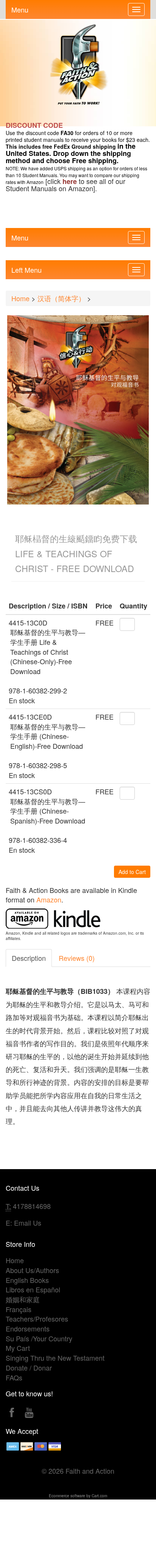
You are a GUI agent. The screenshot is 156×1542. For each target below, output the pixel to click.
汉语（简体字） (61, 298)
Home (20, 298)
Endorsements (28, 1328)
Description (29, 958)
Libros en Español (33, 1289)
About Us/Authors (32, 1270)
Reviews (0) (77, 958)
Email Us (27, 1223)
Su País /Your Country (39, 1338)
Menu (19, 8)
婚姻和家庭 (23, 1299)
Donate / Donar (29, 1367)
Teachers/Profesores (37, 1319)
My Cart (18, 1348)
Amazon (48, 899)
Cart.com (99, 1495)
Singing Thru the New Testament (55, 1358)
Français (18, 1309)
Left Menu (26, 268)
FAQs (14, 1377)
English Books (27, 1280)
